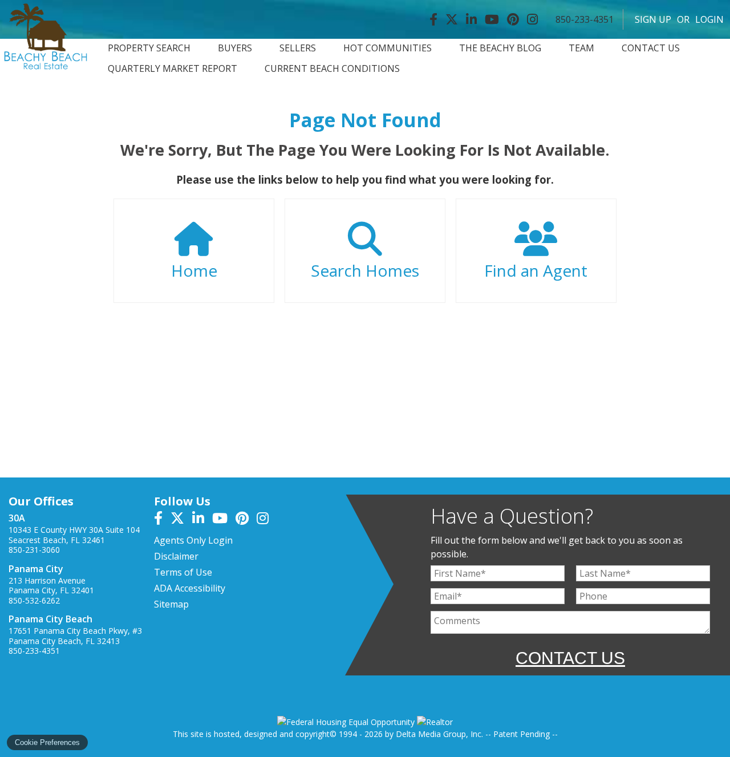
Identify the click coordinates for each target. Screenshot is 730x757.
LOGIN (709, 19)
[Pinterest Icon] (513, 19)
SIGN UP (653, 19)
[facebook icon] (162, 519)
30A (17, 518)
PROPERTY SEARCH (149, 48)
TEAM (581, 48)
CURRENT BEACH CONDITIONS (332, 69)
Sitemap (171, 604)
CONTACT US (651, 48)
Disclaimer (176, 556)
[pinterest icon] (246, 519)
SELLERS (297, 48)
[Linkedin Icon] (471, 19)
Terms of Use (183, 572)
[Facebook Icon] (433, 19)
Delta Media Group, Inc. (439, 733)
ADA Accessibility (189, 588)
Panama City (36, 568)
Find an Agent (535, 270)
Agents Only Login (193, 540)
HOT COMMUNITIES (387, 48)
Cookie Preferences (47, 742)
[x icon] (181, 519)
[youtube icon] (224, 519)
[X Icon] (451, 19)
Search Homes (365, 270)
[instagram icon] (265, 519)
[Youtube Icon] (492, 19)
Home (194, 270)
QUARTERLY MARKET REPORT (172, 69)
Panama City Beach (50, 619)
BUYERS (235, 48)
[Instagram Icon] (532, 19)
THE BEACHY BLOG (500, 48)
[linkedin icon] (202, 519)
